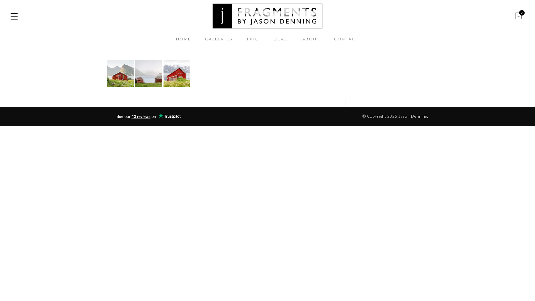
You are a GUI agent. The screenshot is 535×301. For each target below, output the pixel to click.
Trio (252, 39)
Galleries (218, 39)
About (311, 39)
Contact (346, 39)
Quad (280, 39)
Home (183, 39)
